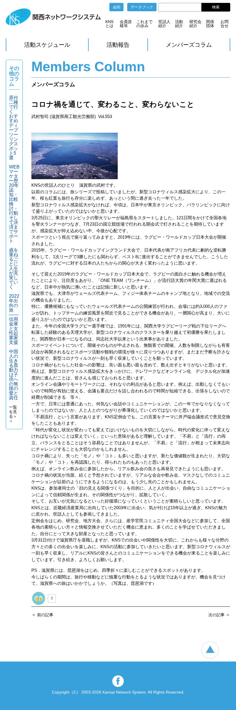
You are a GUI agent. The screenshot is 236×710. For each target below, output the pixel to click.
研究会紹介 (195, 23)
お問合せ (224, 23)
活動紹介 (179, 23)
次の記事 (216, 614)
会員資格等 (126, 23)
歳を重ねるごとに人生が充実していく (13, 268)
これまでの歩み (144, 23)
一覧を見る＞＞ (13, 414)
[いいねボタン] (38, 598)
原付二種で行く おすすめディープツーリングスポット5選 (13, 127)
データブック (142, 7)
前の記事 (45, 614)
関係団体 (210, 23)
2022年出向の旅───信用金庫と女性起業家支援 (14, 319)
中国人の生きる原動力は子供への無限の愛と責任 (13, 374)
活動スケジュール (47, 45)
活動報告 (118, 45)
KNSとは (109, 23)
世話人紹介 (164, 23)
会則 (116, 7)
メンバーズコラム (189, 45)
